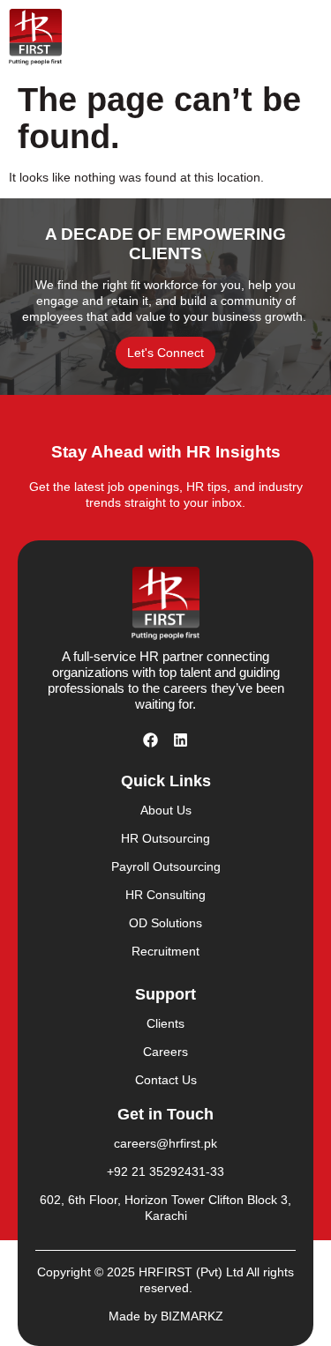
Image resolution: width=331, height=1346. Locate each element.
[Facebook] (151, 740)
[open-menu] (303, 37)
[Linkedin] (181, 740)
